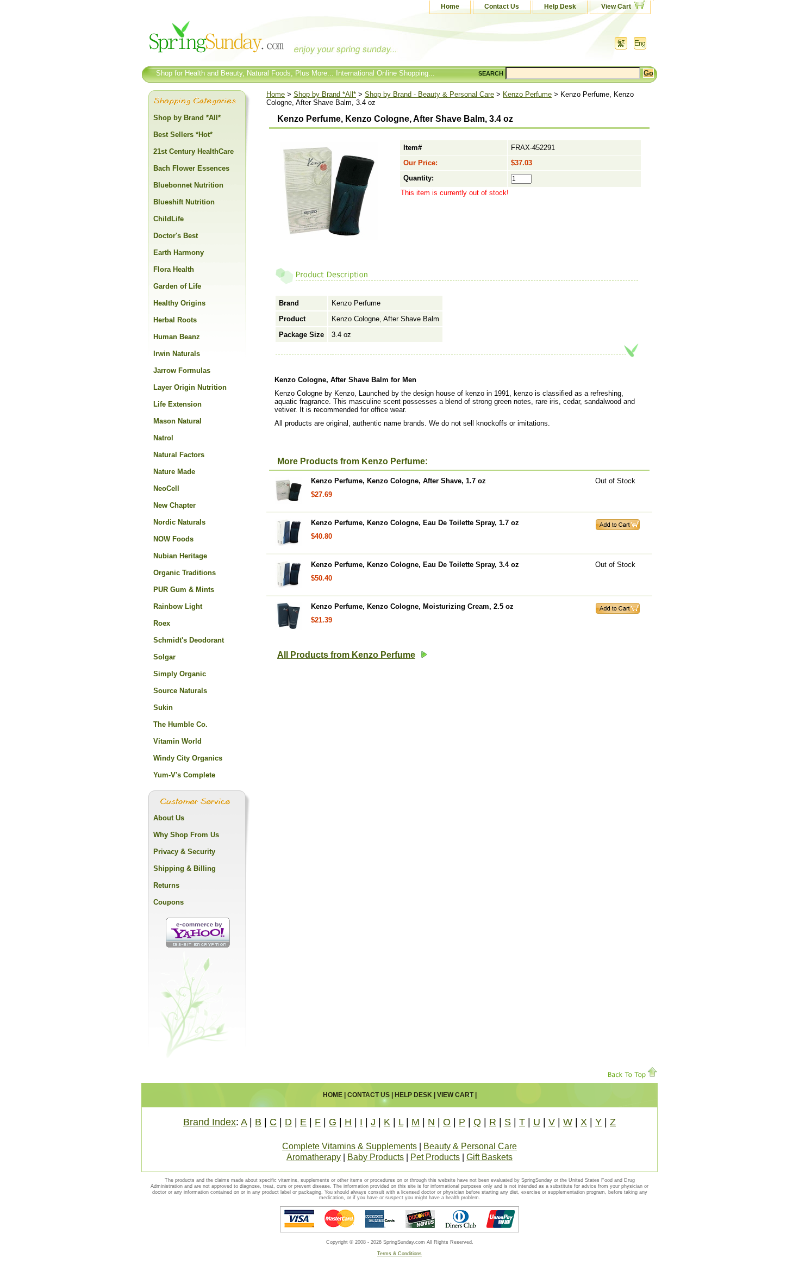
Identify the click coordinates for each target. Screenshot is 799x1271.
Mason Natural (177, 421)
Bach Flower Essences (191, 168)
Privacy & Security (184, 852)
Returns (166, 885)
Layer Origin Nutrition (190, 387)
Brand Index (209, 1122)
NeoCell (166, 488)
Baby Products (375, 1157)
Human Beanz (176, 337)
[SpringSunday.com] (250, 40)
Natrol (163, 438)
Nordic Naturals (179, 522)
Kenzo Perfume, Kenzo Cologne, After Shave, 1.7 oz (398, 481)
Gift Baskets (489, 1157)
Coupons (168, 902)
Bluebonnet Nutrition (188, 185)
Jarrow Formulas (181, 370)
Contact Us (501, 6)
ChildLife (168, 219)
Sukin (163, 707)
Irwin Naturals (176, 354)
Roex (161, 623)
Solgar (164, 657)
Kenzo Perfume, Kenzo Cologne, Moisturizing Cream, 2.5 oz (412, 606)
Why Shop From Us (186, 835)
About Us (168, 818)
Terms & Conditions (399, 1253)
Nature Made (174, 472)
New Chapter (174, 505)
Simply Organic (179, 674)
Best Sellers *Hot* (183, 134)
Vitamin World (177, 741)
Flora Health (173, 269)
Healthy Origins (179, 303)
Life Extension (177, 404)
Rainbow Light (177, 606)
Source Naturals (180, 691)
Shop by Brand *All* (325, 94)
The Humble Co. (180, 724)
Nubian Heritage (180, 556)
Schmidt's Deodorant (188, 640)
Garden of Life (177, 286)
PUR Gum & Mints (183, 589)
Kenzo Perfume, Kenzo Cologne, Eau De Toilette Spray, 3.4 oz (415, 564)
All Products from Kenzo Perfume (346, 654)
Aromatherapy (313, 1157)
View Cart (616, 6)
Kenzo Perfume (527, 94)
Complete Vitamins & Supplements (349, 1146)
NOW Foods (173, 539)
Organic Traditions (184, 573)
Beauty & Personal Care (470, 1146)
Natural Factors (178, 455)
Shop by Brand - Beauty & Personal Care (429, 94)
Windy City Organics (187, 758)
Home (450, 6)
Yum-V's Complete (184, 775)
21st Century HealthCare (193, 151)
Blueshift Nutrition (184, 202)
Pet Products (435, 1157)
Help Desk (560, 6)
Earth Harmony (178, 252)
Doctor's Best (175, 236)
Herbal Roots (175, 320)
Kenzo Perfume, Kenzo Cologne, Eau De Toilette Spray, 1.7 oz (415, 523)
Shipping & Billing (184, 868)
